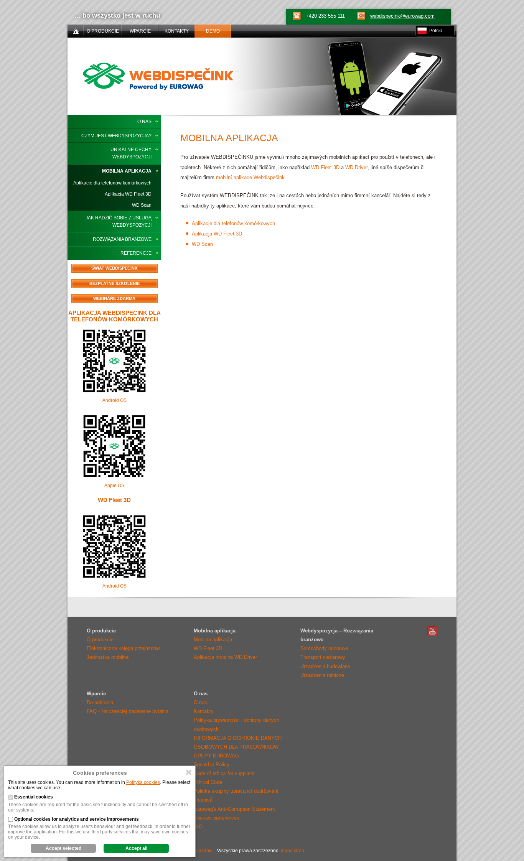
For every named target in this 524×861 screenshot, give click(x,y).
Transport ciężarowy (322, 657)
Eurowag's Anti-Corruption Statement (234, 809)
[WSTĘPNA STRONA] (76, 31)
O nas (144, 121)
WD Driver (356, 167)
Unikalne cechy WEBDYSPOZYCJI (131, 153)
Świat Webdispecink (114, 268)
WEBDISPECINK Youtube (432, 631)
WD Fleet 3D (114, 500)
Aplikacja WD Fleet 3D (128, 194)
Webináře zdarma (114, 298)
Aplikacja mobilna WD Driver (225, 657)
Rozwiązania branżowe (122, 239)
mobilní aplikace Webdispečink (250, 177)
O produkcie (100, 639)
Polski (435, 30)
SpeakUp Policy (211, 764)
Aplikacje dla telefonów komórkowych (112, 183)
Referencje (136, 253)
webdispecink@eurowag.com (402, 16)
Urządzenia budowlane (325, 666)
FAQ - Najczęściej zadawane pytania (127, 711)
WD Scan (142, 205)
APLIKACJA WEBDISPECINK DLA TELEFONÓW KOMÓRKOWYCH (114, 316)
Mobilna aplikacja (127, 171)
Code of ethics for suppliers (224, 773)
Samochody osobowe (324, 648)
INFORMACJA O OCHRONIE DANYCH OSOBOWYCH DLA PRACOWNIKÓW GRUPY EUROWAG (238, 747)
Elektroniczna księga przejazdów (123, 648)
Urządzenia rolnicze (322, 675)
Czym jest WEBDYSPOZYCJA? (116, 135)
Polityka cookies (143, 782)
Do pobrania (100, 702)
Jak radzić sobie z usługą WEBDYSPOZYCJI (119, 221)
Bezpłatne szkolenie (114, 283)
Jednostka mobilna (108, 657)
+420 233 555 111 (325, 16)
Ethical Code (208, 782)
